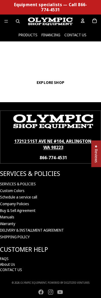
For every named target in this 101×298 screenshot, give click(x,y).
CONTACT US (75, 34)
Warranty (7, 223)
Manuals (7, 216)
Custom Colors (12, 190)
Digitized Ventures (76, 283)
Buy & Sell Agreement (18, 210)
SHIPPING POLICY (15, 236)
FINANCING (50, 34)
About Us (7, 264)
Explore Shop (50, 82)
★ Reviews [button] (96, 154)
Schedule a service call (18, 197)
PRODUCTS (28, 34)
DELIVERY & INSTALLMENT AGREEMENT (32, 230)
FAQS (4, 258)
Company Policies (14, 203)
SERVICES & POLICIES (18, 183)
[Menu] (6, 21)
